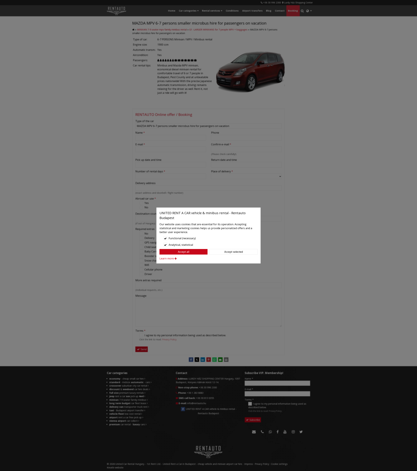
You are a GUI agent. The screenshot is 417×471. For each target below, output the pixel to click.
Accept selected (233, 252)
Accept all (183, 252)
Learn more (166, 258)
